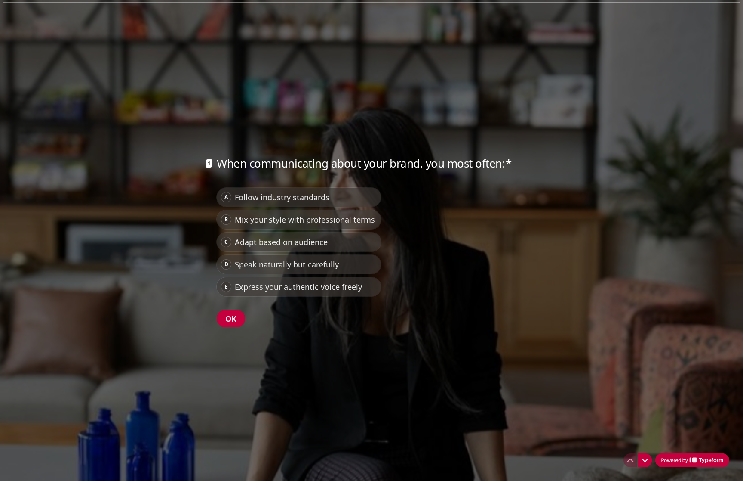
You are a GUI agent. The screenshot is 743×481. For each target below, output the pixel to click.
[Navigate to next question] (645, 460)
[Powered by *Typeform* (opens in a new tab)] (692, 460)
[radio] (299, 197)
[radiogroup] (299, 242)
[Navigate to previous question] (630, 460)
